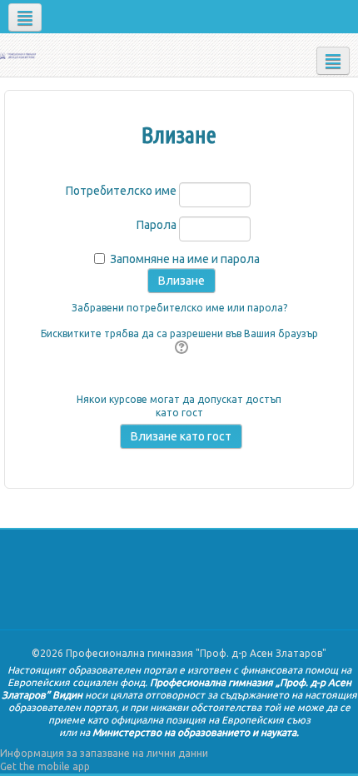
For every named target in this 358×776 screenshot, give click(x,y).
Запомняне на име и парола (185, 259)
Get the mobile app (45, 766)
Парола (157, 224)
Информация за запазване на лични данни (104, 753)
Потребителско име (121, 190)
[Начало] (18, 54)
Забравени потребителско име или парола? (179, 307)
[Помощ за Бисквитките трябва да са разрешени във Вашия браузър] (179, 348)
